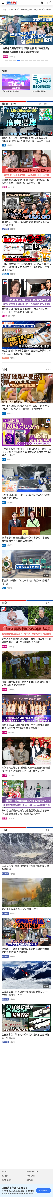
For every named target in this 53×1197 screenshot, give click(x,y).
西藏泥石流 (14, 9)
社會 (3, 145)
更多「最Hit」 (43, 104)
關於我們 (5, 1176)
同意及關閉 (43, 1191)
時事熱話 (5, 274)
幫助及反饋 (30, 1176)
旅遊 (4, 56)
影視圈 (4, 187)
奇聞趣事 (5, 229)
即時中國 (5, 873)
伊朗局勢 (24, 9)
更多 (47, 370)
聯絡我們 (5, 1171)
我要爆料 (29, 1180)
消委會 (40, 9)
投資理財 (5, 358)
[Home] (11, 2)
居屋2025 (32, 9)
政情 (3, 545)
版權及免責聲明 (32, 1171)
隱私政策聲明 (6, 1180)
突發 (3, 502)
